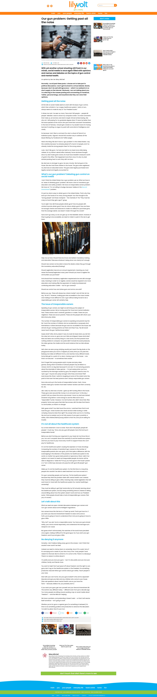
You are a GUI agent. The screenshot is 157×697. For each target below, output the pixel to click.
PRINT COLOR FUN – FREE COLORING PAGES (91, 692)
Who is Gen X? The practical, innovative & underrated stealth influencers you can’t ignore (108, 67)
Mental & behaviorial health (60, 64)
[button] (78, 63)
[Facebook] (48, 6)
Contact (84, 695)
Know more (51, 64)
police (61, 619)
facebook (51, 619)
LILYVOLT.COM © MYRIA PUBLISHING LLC (97, 695)
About (57, 695)
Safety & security (69, 64)
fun (106, 13)
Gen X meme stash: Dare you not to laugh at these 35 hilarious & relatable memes (83, 648)
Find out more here (83, 59)
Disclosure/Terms (66, 695)
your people (67, 13)
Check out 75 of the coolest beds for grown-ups (66, 646)
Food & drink (91, 13)
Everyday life (79, 13)
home (100, 13)
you (59, 13)
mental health (56, 619)
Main (53, 13)
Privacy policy (76, 695)
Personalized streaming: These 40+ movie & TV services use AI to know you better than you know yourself (49, 647)
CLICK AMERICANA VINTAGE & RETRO (72, 692)
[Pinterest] (51, 6)
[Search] (115, 5)
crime (47, 619)
